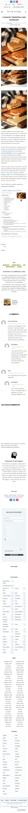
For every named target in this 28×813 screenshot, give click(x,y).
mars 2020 (8, 703)
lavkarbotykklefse (16, 265)
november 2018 (20, 718)
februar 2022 (8, 680)
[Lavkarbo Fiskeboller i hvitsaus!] (7, 302)
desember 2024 (8, 661)
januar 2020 (8, 705)
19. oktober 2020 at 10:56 (14, 373)
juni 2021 (8, 688)
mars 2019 (20, 713)
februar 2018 (20, 726)
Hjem (13, 4)
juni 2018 (20, 722)
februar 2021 (8, 693)
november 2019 (20, 705)
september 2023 (20, 663)
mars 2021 (20, 691)
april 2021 (8, 691)
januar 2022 (20, 680)
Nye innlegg (9, 531)
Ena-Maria (9, 23)
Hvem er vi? (19, 4)
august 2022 (20, 674)
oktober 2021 (8, 684)
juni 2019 (8, 711)
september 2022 (8, 674)
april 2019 (8, 713)
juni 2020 (20, 699)
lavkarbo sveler (5, 174)
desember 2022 (20, 670)
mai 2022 (20, 676)
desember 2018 (8, 718)
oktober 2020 (8, 697)
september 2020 (20, 697)
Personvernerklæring (18, 7)
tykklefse (19, 266)
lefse (24, 265)
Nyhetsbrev (9, 539)
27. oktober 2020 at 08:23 (17, 384)
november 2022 (8, 672)
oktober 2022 (20, 672)
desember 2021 (8, 682)
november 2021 (20, 682)
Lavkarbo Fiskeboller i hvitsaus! (15, 302)
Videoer (7, 800)
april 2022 (8, 678)
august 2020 (8, 699)
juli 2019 (20, 709)
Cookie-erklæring (14, 807)
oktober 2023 (8, 663)
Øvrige (15, 24)
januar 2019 (20, 716)
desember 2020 (8, 695)
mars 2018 (8, 726)
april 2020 (20, 701)
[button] (2, 12)
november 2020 (20, 695)
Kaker (11, 24)
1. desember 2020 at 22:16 (17, 346)
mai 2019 (20, 711)
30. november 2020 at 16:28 (14, 323)
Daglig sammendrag (11, 533)
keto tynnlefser (10, 186)
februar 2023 (20, 668)
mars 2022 (20, 678)
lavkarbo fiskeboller (6, 153)
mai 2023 (8, 665)
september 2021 (20, 684)
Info (2, 800)
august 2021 (8, 686)
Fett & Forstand (14, 11)
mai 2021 (20, 688)
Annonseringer (10, 528)
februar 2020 (20, 703)
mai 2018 (8, 724)
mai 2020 (8, 701)
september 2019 (20, 707)
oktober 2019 (8, 707)
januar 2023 (8, 670)
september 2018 (20, 720)
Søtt (19, 24)
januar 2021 (20, 693)
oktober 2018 (8, 720)
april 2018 (19, 724)
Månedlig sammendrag (12, 537)
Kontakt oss (7, 7)
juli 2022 (8, 676)
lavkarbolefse (6, 265)
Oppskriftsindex (22, 800)
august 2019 (8, 709)
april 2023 (19, 665)
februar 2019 (8, 716)
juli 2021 (20, 686)
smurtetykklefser (10, 266)
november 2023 (20, 661)
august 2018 (8, 722)
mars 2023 (8, 668)
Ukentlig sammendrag (12, 535)
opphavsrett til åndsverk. (10, 277)
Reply (23, 323)
